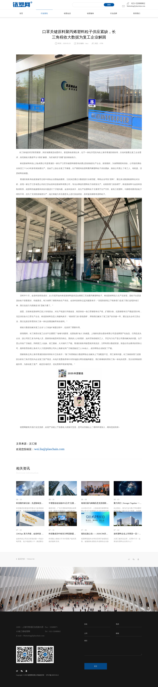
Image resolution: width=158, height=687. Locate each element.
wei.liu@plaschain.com (49, 449)
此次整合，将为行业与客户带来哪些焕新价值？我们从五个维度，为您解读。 (127, 510)
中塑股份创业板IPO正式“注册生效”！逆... (63, 503)
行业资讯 (44, 13)
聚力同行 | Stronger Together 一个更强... (128, 503)
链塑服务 (90, 13)
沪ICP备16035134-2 (52, 675)
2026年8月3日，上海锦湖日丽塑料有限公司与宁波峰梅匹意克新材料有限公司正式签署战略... (95, 510)
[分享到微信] (134, 559)
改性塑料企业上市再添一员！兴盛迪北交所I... (128, 534)
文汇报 (33, 443)
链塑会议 (67, 13)
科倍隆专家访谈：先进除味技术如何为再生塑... (30, 503)
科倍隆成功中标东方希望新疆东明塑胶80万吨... (63, 534)
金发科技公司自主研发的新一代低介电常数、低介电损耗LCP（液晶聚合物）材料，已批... (30, 541)
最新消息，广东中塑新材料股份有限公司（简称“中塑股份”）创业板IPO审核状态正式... (62, 510)
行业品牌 (113, 13)
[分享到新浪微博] (129, 559)
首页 (21, 13)
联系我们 (136, 13)
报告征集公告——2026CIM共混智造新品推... (95, 534)
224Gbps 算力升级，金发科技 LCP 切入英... (30, 534)
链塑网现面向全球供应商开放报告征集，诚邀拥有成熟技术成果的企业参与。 (95, 541)
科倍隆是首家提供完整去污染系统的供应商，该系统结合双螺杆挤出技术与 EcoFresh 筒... (30, 510)
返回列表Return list (26, 559)
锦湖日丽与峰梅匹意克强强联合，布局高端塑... (95, 503)
